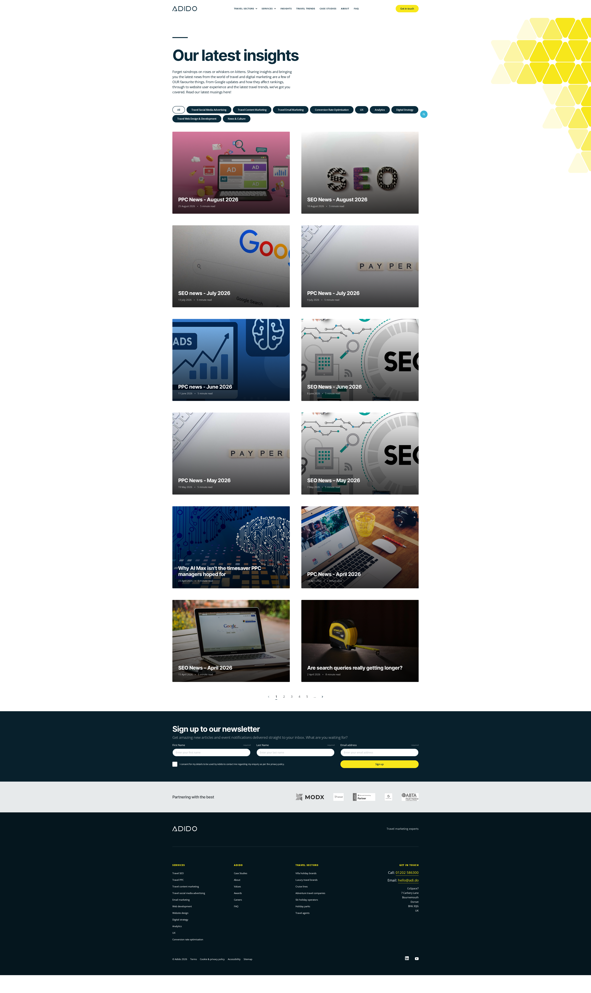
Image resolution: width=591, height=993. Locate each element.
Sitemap (248, 959)
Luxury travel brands (307, 879)
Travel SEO (178, 873)
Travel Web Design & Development (196, 118)
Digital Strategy (404, 109)
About (237, 879)
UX (361, 109)
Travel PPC (178, 879)
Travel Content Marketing (252, 109)
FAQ (236, 906)
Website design (180, 912)
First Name (178, 745)
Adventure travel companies (310, 893)
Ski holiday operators (307, 899)
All (178, 109)
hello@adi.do (408, 880)
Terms (193, 959)
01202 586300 (407, 872)
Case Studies (240, 873)
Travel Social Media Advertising (208, 109)
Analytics (380, 109)
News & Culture (236, 118)
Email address (348, 745)
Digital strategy (180, 919)
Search (424, 114)
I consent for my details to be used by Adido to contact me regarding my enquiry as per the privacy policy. (232, 764)
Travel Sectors (307, 865)
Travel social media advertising (188, 893)
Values (237, 886)
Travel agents (303, 912)
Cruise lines (302, 886)
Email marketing (181, 899)
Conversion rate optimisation (187, 939)
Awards (238, 893)
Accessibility (234, 959)
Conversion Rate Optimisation (332, 109)
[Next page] (322, 697)
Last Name (262, 745)
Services (178, 865)
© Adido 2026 (179, 959)
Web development (182, 906)
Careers (238, 899)
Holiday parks (303, 906)
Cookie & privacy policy (212, 959)
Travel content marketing (185, 886)
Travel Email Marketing (291, 109)
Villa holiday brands (306, 873)
